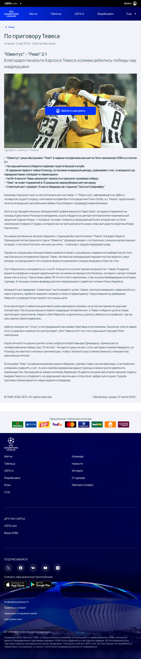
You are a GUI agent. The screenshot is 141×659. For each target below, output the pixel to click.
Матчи (8, 456)
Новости (77, 463)
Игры (7, 485)
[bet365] (97, 424)
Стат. (7, 492)
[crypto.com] (83, 424)
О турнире (78, 478)
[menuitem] (35, 13)
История (77, 471)
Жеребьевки (12, 478)
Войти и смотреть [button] (73, 111)
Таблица (9, 463)
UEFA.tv (9, 471)
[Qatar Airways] (123, 424)
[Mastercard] (70, 424)
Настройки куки (13, 619)
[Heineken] (17, 424)
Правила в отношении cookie (20, 613)
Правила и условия (15, 607)
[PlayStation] (30, 424)
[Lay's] (44, 424)
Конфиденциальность (16, 601)
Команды (78, 456)
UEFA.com (10, 526)
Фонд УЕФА (11, 533)
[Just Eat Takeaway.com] (110, 424)
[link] (33, 13)
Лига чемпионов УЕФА (11, 13)
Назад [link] (11, 27)
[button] (130, 13)
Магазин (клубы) (83, 485)
